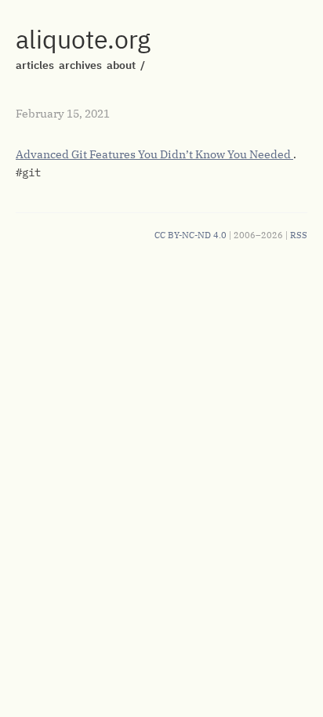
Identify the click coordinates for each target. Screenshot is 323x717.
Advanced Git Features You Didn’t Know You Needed (154, 154)
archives (80, 65)
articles (35, 65)
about (121, 65)
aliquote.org (83, 39)
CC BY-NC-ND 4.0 (190, 235)
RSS (298, 235)
